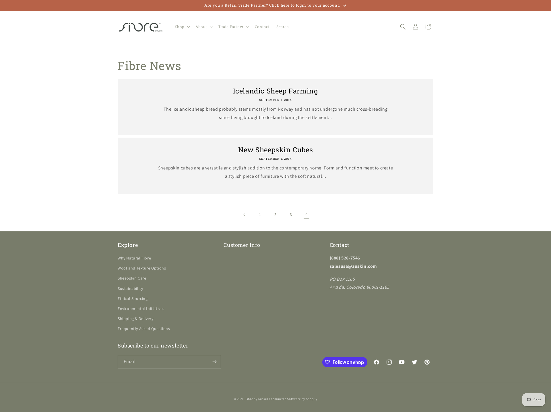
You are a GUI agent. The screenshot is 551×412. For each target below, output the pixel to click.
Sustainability (130, 288)
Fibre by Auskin (256, 399)
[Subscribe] (214, 361)
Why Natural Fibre (134, 258)
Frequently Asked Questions (144, 328)
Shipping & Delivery (135, 318)
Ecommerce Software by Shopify (293, 399)
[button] (182, 27)
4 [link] (306, 214)
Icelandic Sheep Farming (275, 91)
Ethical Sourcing (133, 298)
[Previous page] (244, 214)
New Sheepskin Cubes (275, 149)
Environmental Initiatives (141, 308)
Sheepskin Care (132, 278)
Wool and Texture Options (142, 268)
